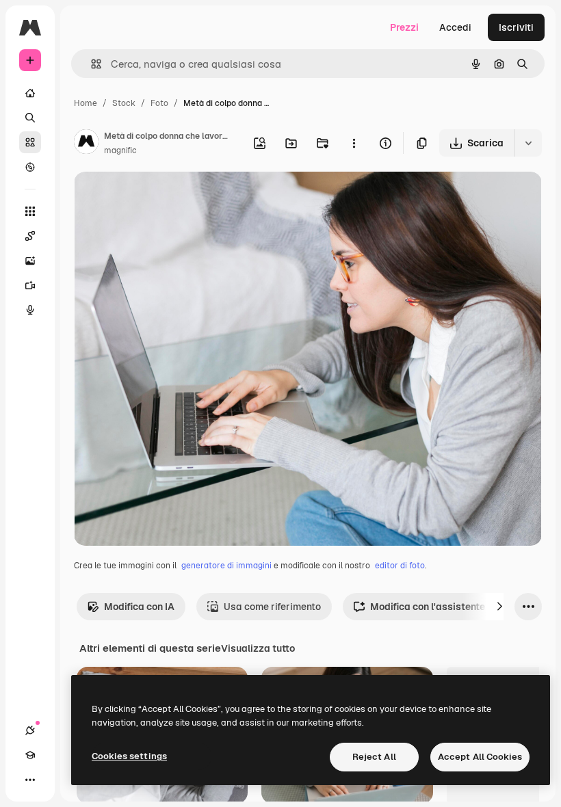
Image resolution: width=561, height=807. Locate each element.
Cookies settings (129, 756)
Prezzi (404, 27)
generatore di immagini (226, 565)
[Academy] (30, 755)
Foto (159, 103)
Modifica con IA (139, 606)
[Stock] (30, 142)
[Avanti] (499, 606)
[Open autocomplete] (90, 64)
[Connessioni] (30, 730)
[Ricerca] (30, 118)
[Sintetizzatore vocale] (30, 310)
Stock (123, 103)
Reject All (374, 757)
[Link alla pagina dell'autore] (86, 143)
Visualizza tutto (258, 648)
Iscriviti (516, 27)
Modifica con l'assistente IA (433, 606)
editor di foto (400, 565)
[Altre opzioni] (353, 143)
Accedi (455, 27)
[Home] (30, 93)
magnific (120, 150)
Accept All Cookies (480, 757)
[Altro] (30, 780)
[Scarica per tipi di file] (528, 143)
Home (85, 103)
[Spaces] (30, 236)
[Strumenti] (30, 211)
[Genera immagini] (30, 261)
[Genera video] (30, 285)
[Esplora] (30, 167)
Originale (164, 197)
